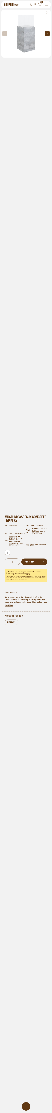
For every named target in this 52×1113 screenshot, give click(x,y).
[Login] (35, 5)
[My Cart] (40, 5)
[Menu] (46, 4)
